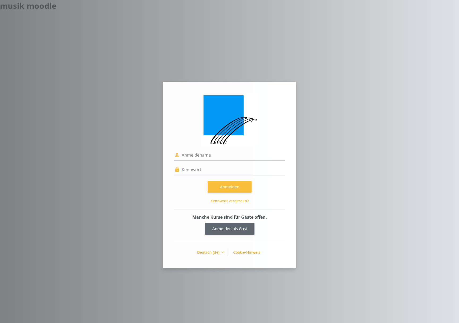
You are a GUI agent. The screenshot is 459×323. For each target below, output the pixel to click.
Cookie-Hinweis (246, 252)
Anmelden (229, 186)
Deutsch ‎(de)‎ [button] (208, 252)
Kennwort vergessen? (229, 200)
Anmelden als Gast (229, 228)
